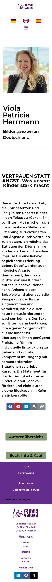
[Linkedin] (26, 406)
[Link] (41, 406)
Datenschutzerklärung (26, 489)
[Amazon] (34, 406)
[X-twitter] (34, 575)
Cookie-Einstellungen (16, 499)
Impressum (26, 483)
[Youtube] (18, 406)
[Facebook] (10, 406)
